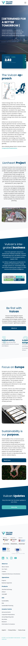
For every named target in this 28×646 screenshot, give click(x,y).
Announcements (6, 612)
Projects (4, 580)
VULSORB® (4, 594)
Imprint (4, 630)
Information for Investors (8, 624)
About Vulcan (5, 566)
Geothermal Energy (7, 589)
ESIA (3, 603)
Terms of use (21, 630)
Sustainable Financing (7, 605)
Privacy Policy (12, 630)
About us (14, 328)
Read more (7, 460)
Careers (4, 571)
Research (4, 621)
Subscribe (14, 507)
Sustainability (5, 601)
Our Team (4, 569)
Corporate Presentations (8, 614)
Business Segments (7, 583)
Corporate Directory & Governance (11, 574)
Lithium (4, 592)
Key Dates (4, 619)
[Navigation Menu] (25, 3)
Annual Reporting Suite (8, 617)
